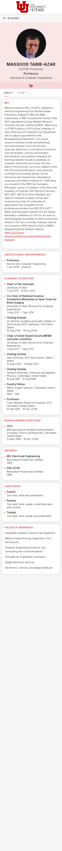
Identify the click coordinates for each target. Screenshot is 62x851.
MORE (21, 92)
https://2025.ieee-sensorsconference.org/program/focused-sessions (27, 236)
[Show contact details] (31, 85)
